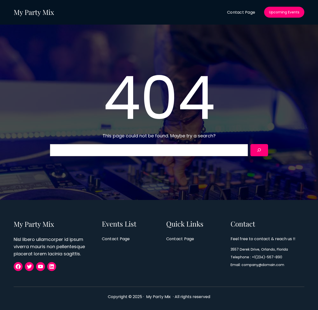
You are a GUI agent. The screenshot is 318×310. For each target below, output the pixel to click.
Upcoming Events (284, 12)
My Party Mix (34, 12)
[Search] (259, 150)
